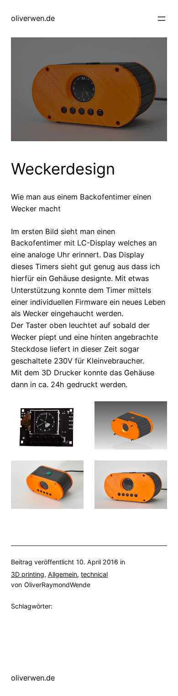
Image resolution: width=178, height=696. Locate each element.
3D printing (27, 574)
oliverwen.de (33, 18)
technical (94, 574)
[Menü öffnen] (161, 18)
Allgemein (62, 574)
